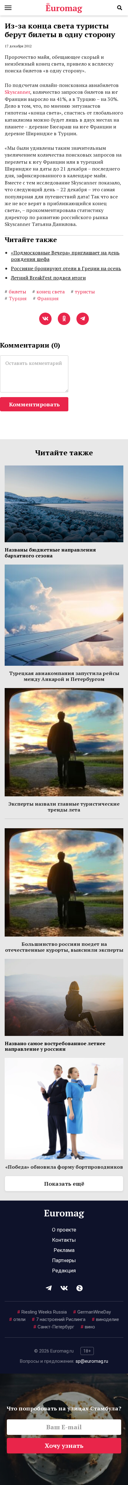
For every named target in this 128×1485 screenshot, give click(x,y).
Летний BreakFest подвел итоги (48, 277)
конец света (48, 291)
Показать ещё (64, 1183)
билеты (15, 291)
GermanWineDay (92, 1312)
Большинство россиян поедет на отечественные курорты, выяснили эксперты (64, 947)
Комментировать (34, 404)
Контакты (64, 1240)
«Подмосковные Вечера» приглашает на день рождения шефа (65, 256)
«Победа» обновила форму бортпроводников (64, 1166)
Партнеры (64, 1260)
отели (17, 1319)
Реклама (64, 1250)
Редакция (64, 1270)
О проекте (64, 1230)
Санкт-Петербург (53, 1327)
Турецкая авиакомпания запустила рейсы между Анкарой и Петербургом (64, 676)
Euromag (64, 7)
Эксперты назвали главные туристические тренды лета (64, 806)
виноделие (105, 1319)
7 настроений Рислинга (58, 1319)
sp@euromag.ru (91, 1361)
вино (87, 1327)
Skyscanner (17, 92)
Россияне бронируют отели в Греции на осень (66, 268)
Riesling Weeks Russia (42, 1312)
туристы (83, 291)
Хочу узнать (64, 1445)
